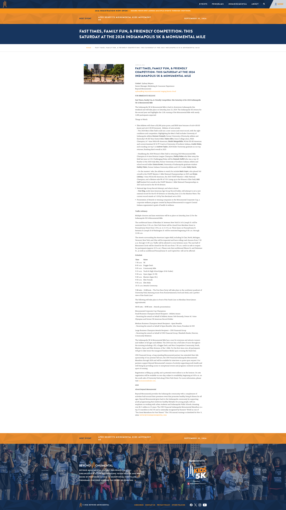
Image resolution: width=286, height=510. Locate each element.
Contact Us (150, 505)
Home (88, 48)
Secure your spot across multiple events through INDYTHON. (161, 11)
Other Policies (178, 505)
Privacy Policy (163, 505)
